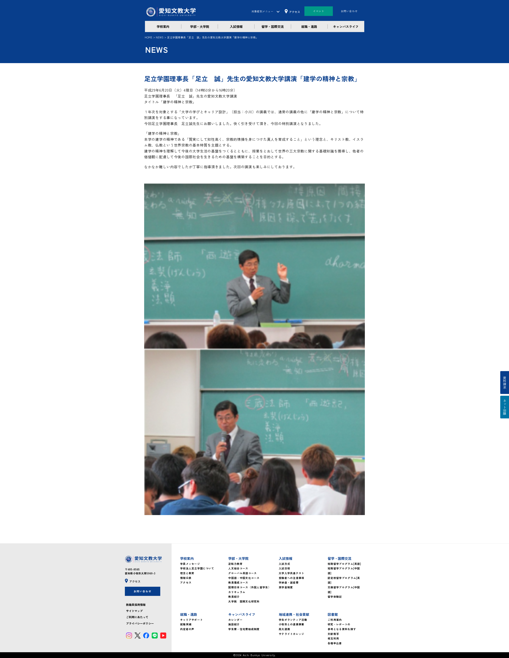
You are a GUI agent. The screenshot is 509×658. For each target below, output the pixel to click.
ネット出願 (504, 407)
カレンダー (235, 620)
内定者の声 (187, 629)
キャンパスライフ (345, 26)
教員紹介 (234, 596)
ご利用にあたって (137, 617)
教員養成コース (238, 582)
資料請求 (504, 382)
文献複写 (333, 634)
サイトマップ (134, 611)
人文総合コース (238, 568)
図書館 (333, 614)
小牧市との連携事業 (291, 624)
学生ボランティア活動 (293, 620)
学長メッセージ (190, 564)
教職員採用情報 (136, 605)
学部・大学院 (199, 26)
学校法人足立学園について (197, 568)
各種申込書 (335, 643)
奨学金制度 (286, 587)
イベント (318, 11)
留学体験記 (335, 596)
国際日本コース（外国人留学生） (249, 587)
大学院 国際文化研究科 (243, 601)
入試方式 (284, 564)
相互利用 (333, 638)
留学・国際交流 (272, 26)
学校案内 (163, 26)
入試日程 (284, 568)
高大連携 (284, 629)
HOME (148, 37)
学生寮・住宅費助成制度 (243, 629)
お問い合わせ (349, 11)
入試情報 (236, 26)
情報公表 (185, 578)
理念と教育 (187, 573)
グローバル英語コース (242, 573)
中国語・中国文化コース (243, 578)
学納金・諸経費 (289, 582)
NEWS (159, 37)
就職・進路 (309, 26)
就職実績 (185, 624)
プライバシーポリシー (140, 623)
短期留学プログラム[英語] (344, 564)
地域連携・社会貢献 (294, 614)
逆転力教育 (235, 564)
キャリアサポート (191, 620)
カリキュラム (236, 592)
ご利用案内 (335, 620)
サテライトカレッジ (291, 634)
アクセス (185, 582)
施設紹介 (234, 624)
